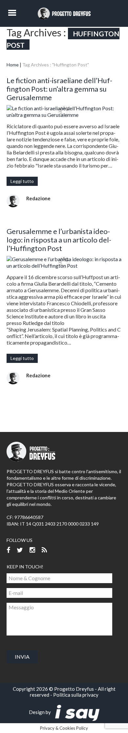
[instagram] (32, 550)
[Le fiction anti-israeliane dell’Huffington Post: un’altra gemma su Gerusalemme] (64, 111)
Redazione (38, 198)
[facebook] (8, 550)
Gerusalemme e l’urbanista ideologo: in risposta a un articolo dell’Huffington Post (59, 240)
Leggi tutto (22, 181)
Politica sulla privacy (75, 695)
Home (13, 64)
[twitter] (20, 550)
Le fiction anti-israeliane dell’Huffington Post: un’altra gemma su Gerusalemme (59, 89)
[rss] (44, 550)
